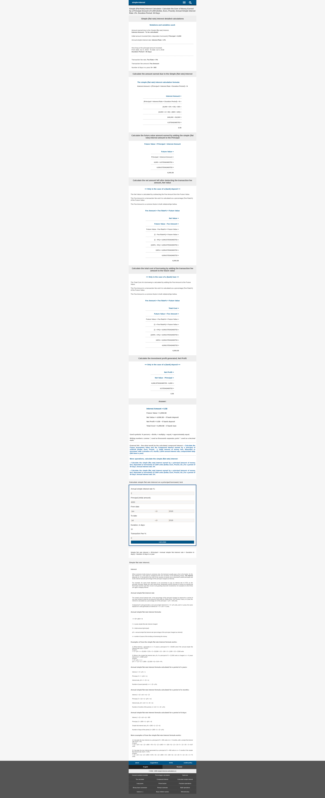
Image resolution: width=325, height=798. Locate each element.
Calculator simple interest (185, 779)
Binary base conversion (140, 787)
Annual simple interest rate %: (143, 489)
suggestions (154, 762)
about (137, 762)
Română (179, 767)
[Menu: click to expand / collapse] (185, 2)
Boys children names (162, 792)
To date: (134, 516)
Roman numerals (162, 787)
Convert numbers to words (140, 775)
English (145, 767)
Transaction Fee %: (139, 533)
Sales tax (185, 775)
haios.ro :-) (140, 792)
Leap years (140, 783)
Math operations (185, 787)
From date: (135, 507)
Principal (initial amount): (141, 498)
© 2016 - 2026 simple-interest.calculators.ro (162, 771)
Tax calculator (140, 779)
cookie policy (188, 762)
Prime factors (162, 783)
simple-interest (138, 2)
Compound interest (162, 779)
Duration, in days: (138, 525)
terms (171, 762)
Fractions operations (185, 783)
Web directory (185, 792)
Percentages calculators (162, 775)
